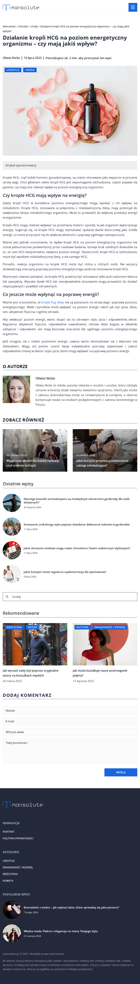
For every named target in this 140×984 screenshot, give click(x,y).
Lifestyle (13, 70)
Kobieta (8, 880)
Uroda (30, 70)
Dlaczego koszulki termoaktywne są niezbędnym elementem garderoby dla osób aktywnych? (76, 500)
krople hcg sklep (52, 302)
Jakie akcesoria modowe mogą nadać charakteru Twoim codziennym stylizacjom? (77, 548)
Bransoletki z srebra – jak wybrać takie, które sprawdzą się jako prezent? (71, 907)
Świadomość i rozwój (18, 867)
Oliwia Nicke (11, 58)
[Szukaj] (7, 596)
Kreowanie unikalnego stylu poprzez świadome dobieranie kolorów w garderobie (77, 524)
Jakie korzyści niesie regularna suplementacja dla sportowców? (65, 572)
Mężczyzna (10, 874)
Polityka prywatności (18, 838)
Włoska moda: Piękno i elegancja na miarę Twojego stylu (61, 931)
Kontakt (9, 831)
